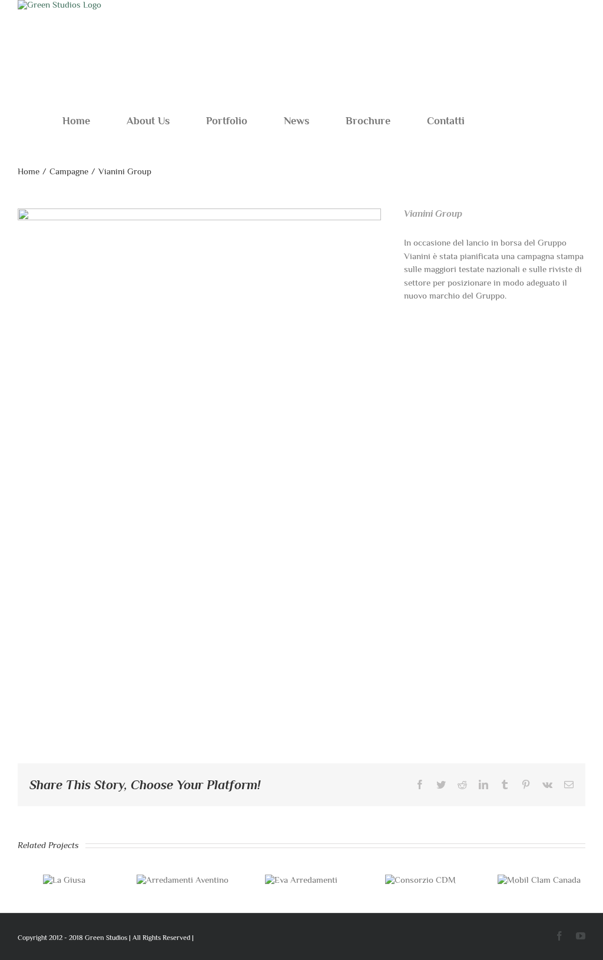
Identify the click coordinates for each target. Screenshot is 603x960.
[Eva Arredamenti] (301, 880)
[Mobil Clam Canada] (539, 880)
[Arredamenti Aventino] (182, 880)
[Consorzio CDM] (420, 880)
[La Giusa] (64, 880)
